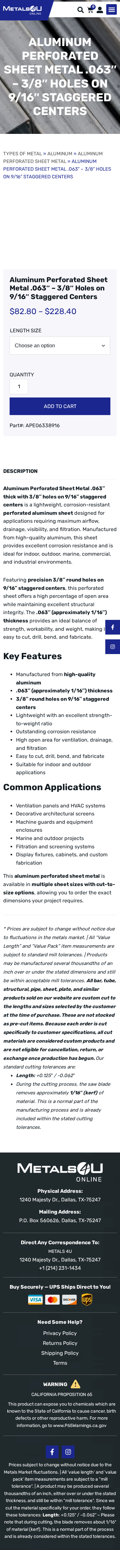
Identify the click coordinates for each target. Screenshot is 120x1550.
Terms (60, 1363)
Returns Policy (60, 1343)
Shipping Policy (60, 1353)
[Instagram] (112, 646)
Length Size (26, 331)
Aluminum (59, 154)
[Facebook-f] (112, 627)
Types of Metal (22, 154)
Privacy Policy (60, 1333)
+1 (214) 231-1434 (60, 1268)
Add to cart (60, 406)
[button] (111, 9)
